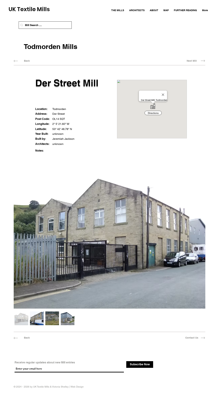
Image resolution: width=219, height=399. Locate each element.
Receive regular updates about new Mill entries (45, 362)
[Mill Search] (22, 25)
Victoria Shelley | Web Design (68, 386)
